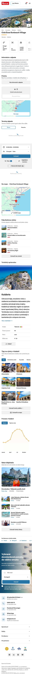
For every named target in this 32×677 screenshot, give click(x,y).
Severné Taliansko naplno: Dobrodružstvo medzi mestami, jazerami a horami (19, 514)
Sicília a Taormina (12, 243)
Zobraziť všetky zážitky (15, 408)
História (29, 359)
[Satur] (5, 3)
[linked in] (14, 654)
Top (4, 359)
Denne (8, 127)
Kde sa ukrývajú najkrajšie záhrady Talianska (20, 505)
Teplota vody (12, 423)
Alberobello (5, 374)
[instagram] (18, 654)
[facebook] (9, 654)
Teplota (4, 423)
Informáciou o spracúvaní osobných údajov (12, 589)
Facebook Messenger (13, 608)
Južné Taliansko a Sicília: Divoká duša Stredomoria (20, 497)
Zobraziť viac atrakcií (16, 256)
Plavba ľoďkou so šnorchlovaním (17, 235)
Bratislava (24, 540)
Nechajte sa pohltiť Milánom (19, 522)
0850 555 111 (11, 602)
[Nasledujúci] (28, 19)
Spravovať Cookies (6, 663)
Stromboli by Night (13, 250)
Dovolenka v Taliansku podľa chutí (13, 489)
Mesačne (23, 127)
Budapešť (14, 540)
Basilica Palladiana (22, 402)
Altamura (19, 374)
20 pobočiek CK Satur (14, 597)
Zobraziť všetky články (16, 529)
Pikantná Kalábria (12, 227)
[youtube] (22, 654)
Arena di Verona (21, 388)
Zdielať (9, 344)
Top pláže (21, 359)
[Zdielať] (28, 25)
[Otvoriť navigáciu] (29, 3)
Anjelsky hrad (6, 388)
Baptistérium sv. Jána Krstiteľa (8, 402)
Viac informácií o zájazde (16, 82)
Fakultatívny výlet (11, 359)
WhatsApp (10, 613)
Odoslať (16, 582)
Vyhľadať (16, 156)
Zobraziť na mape (17, 412)
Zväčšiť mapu (17, 213)
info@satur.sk (11, 619)
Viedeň (5, 540)
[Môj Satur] (26, 3)
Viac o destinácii (6, 321)
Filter (9, 161)
